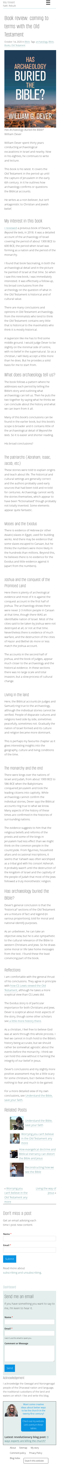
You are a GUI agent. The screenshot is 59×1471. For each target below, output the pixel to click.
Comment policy (18, 1452)
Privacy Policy (35, 1452)
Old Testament (18, 45)
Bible (27, 41)
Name (7, 1234)
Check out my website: (33, 1425)
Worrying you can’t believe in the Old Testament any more (37, 1138)
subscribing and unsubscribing (22, 1272)
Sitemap (23, 1447)
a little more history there (25, 1021)
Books (7, 45)
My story (35, 1447)
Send (10, 1368)
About (13, 1447)
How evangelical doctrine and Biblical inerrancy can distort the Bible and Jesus (37, 1154)
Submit (9, 1259)
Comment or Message (16, 1343)
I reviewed (10, 228)
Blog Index (15, 1458)
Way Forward (9, 2)
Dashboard (9, 1287)
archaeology (42, 41)
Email (7, 1245)
